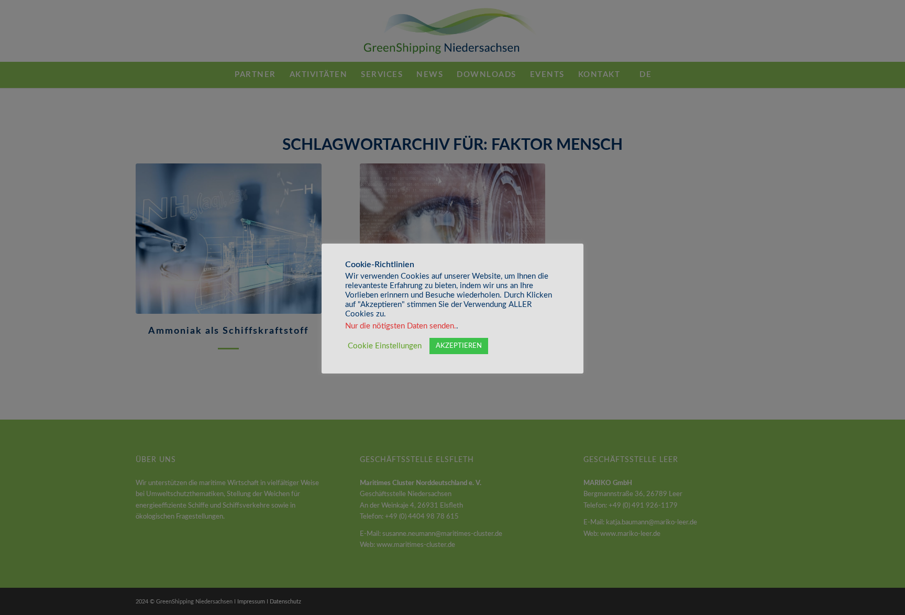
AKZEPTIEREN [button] (459, 346)
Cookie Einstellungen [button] (385, 346)
